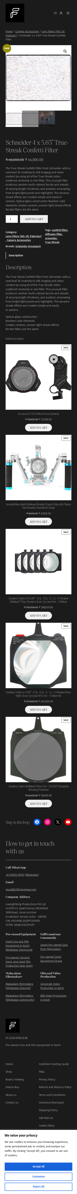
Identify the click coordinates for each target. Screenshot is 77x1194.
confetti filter (59, 230)
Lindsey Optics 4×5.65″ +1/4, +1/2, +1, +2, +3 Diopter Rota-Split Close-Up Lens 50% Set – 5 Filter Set (38, 693)
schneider (51, 238)
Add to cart (34, 219)
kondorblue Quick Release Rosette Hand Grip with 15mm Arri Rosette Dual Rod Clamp (38, 505)
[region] (38, 1162)
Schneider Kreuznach (28, 246)
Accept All (38, 1166)
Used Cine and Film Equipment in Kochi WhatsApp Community (19, 945)
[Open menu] (55, 13)
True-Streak (52, 242)
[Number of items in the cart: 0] (67, 12)
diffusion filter (53, 234)
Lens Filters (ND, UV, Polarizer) (23, 236)
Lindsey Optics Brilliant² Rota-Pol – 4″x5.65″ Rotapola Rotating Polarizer (39, 787)
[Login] (61, 12)
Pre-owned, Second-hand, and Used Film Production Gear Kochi (19, 961)
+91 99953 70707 (15, 874)
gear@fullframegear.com (21, 889)
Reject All (38, 1186)
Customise (38, 1176)
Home (9, 31)
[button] (65, 51)
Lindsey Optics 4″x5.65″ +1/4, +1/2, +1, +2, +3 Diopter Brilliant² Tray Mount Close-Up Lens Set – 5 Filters (39, 600)
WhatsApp (32, 874)
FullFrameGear (17, 1038)
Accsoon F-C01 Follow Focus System (38, 413)
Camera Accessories (27, 31)
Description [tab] (16, 255)
